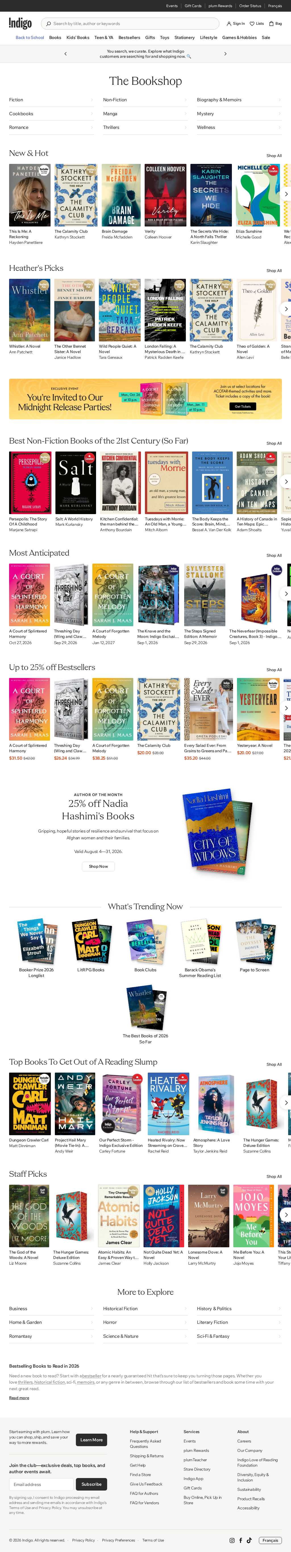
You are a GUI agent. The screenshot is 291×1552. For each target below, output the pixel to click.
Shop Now (98, 866)
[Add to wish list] (44, 220)
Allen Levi (245, 357)
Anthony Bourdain (116, 529)
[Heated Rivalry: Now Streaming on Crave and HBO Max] (168, 1104)
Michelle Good (248, 237)
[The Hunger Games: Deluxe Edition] (263, 1104)
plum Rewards (220, 5)
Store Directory (197, 1469)
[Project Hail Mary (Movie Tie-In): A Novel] (75, 1104)
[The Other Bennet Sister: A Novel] (74, 310)
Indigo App (193, 1478)
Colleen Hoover (158, 237)
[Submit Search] (48, 24)
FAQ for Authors (144, 1493)
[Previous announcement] (65, 53)
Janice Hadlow (67, 357)
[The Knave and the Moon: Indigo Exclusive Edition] (158, 595)
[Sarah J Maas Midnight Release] (145, 399)
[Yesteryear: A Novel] (258, 709)
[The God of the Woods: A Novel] (29, 1216)
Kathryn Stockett (70, 237)
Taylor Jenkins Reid (210, 1151)
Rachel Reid (158, 1151)
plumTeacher (195, 1459)
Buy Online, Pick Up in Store (203, 1500)
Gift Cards (193, 5)
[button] (29, 40)
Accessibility (248, 1507)
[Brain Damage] (121, 195)
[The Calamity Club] (76, 195)
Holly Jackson (156, 1263)
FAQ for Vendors (144, 1502)
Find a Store (140, 1474)
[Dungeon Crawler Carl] (30, 1104)
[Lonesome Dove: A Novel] (208, 1216)
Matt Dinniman (22, 1145)
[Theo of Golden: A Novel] (257, 310)
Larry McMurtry (202, 1263)
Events (172, 5)
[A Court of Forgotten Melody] (112, 595)
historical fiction (49, 1382)
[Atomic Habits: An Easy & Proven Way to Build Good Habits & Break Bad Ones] (119, 1216)
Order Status (250, 5)
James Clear (109, 1263)
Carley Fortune (112, 1151)
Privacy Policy (83, 1540)
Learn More (91, 1439)
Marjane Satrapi (23, 529)
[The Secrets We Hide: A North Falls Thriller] (211, 195)
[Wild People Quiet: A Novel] (120, 310)
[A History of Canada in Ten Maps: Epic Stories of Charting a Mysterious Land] (257, 483)
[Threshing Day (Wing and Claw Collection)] (71, 595)
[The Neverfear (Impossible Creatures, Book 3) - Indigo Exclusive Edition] (256, 595)
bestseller (91, 1375)
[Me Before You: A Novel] (253, 1216)
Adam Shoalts (249, 529)
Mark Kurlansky (69, 524)
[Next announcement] (225, 53)
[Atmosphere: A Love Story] (216, 1104)
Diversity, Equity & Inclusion (253, 1477)
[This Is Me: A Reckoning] (30, 195)
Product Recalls (251, 1498)
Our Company (250, 1450)
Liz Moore (17, 1263)
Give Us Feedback (146, 1484)
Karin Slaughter (204, 242)
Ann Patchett (20, 352)
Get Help (138, 1465)
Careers (244, 1441)
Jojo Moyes (243, 1263)
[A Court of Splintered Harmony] (29, 595)
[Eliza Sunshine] (258, 195)
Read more (19, 1397)
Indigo (27, 1540)
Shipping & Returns (146, 1455)
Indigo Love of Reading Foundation (257, 1462)
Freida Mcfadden (117, 237)
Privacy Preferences (118, 1540)
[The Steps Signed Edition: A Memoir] (205, 595)
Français (275, 5)
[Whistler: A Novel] (29, 310)
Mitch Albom (156, 529)
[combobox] (134, 23)
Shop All (274, 155)
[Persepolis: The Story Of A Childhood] (30, 483)
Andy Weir (64, 1151)
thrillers (25, 1382)
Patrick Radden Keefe (164, 357)
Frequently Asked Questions (145, 1443)
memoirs (85, 1382)
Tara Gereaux (110, 357)
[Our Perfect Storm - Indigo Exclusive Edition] (121, 1104)
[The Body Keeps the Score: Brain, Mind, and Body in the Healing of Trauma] (212, 483)
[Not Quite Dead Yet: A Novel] (164, 1216)
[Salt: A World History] (75, 483)
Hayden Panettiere (25, 242)
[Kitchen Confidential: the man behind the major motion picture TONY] (120, 483)
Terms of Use (153, 1540)
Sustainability (249, 1489)
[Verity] (165, 195)
